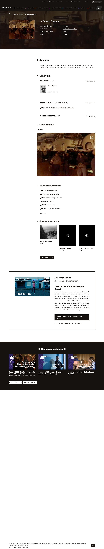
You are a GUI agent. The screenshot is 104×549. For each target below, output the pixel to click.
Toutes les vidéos (29, 382)
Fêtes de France (46, 241)
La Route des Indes (86, 248)
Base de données (56, 8)
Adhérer (92, 8)
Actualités (31, 8)
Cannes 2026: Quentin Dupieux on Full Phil (51, 373)
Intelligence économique (71, 8)
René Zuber (66, 26)
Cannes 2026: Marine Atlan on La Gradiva (81, 373)
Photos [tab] (40, 129)
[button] (91, 137)
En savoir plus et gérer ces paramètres (19, 547)
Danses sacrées (65, 248)
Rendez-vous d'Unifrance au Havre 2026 (52, 2)
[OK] (93, 545)
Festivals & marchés (43, 8)
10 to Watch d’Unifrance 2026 (73, 2)
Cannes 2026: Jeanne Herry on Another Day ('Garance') (20, 373)
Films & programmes (19, 8)
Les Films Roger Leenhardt (70, 29)
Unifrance (83, 8)
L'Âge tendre (60, 286)
